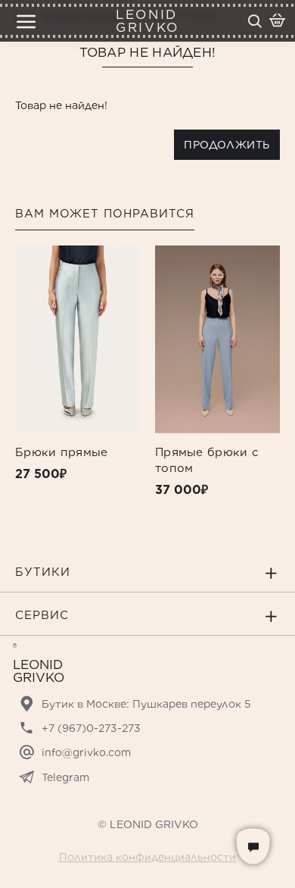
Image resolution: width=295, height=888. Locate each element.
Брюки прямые (61, 452)
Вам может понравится (104, 213)
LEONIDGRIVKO (147, 21)
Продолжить (227, 145)
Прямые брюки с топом (207, 460)
